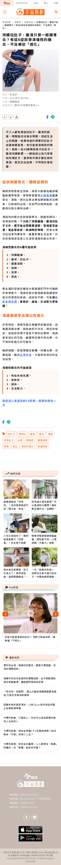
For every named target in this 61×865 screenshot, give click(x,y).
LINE (35, 2)
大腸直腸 (46, 195)
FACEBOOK (22, 2)
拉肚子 (11, 434)
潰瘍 (50, 434)
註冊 (56, 2)
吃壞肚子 (9, 440)
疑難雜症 (28, 22)
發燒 (6, 446)
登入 (46, 2)
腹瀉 (32, 434)
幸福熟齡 (6, 22)
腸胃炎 (22, 434)
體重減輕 (43, 440)
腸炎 (41, 434)
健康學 (18, 22)
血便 (20, 440)
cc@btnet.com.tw (29, 806)
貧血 (15, 446)
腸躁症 (30, 440)
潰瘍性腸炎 (27, 446)
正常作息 (26, 355)
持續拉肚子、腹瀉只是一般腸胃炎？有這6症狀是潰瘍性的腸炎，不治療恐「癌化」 (30, 25)
